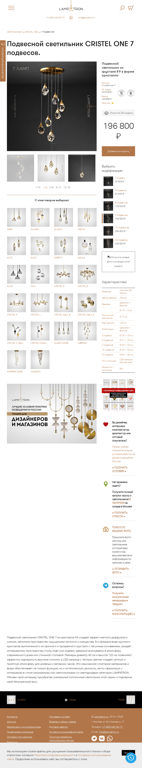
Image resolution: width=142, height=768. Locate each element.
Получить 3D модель (121, 112)
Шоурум (11, 721)
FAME (121, 699)
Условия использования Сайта (66, 731)
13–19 (66, 187)
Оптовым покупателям (19, 737)
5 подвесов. (121, 204)
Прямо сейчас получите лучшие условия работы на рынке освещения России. (123, 454)
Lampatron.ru (101, 716)
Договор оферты (58, 726)
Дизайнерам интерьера (20, 731)
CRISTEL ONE (31, 32)
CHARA (21, 699)
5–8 (52, 187)
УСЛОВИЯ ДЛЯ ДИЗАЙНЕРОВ (2, 62)
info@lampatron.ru (86, 17)
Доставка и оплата (59, 716)
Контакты (12, 716)
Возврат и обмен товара (62, 721)
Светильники (14, 32)
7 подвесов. (121, 217)
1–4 (45, 187)
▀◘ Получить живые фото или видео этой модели (118, 261)
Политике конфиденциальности (54, 755)
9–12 (58, 187)
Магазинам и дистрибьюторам (24, 726)
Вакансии (12, 742)
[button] (13, 106)
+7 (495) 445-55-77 (55, 17)
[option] (52, 106)
